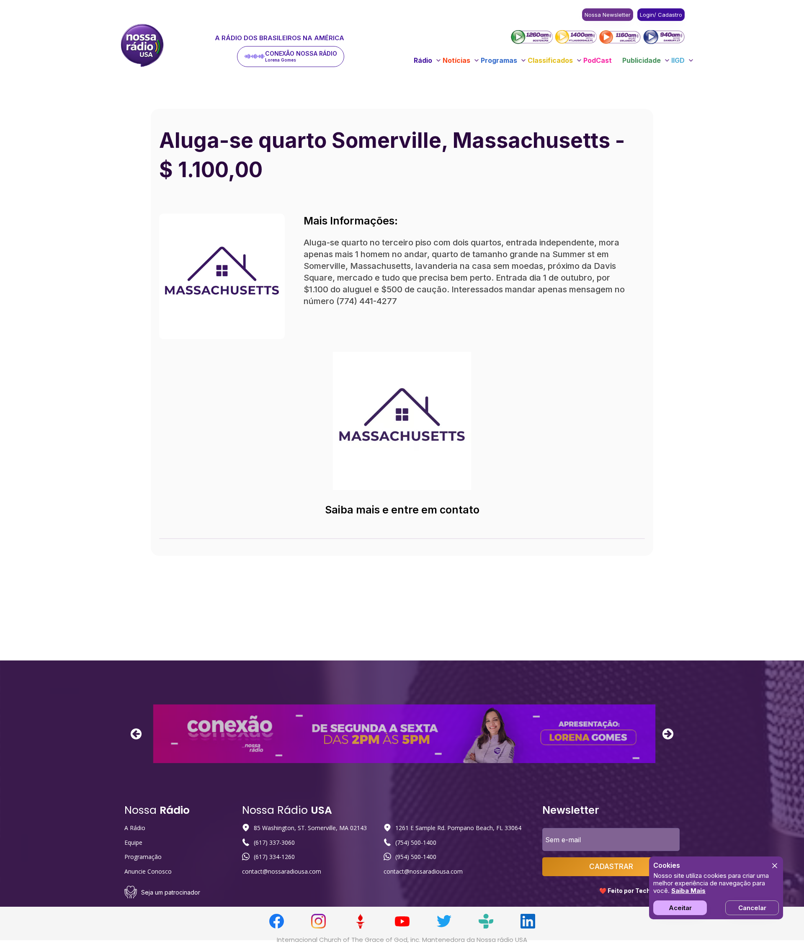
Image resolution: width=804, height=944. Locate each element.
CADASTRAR (611, 866)
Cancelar (752, 908)
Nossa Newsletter (608, 14)
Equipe (133, 842)
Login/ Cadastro (661, 14)
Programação (143, 857)
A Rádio (134, 828)
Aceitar (680, 908)
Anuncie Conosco (148, 871)
